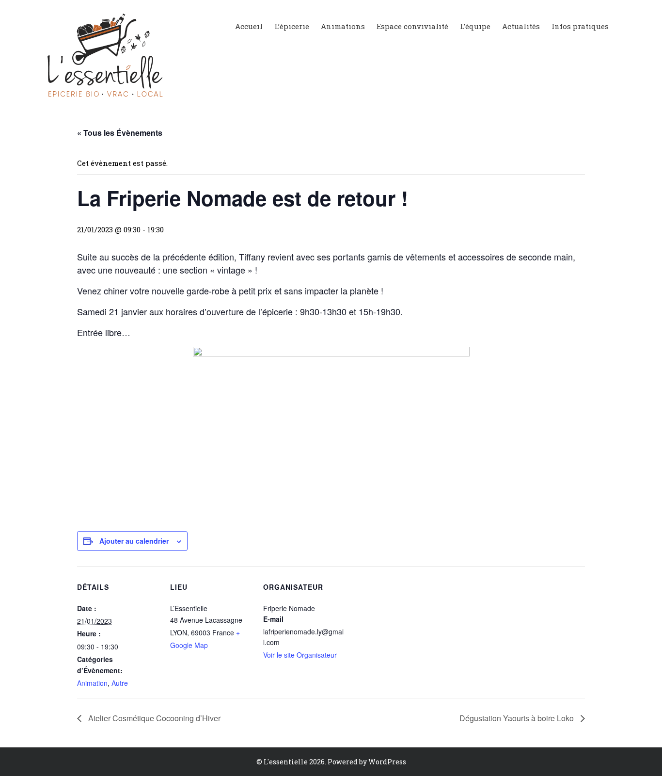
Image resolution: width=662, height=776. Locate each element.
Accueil (249, 26)
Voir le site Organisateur (300, 655)
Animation (92, 683)
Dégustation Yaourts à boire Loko (517, 718)
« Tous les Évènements (119, 132)
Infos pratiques (580, 26)
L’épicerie (291, 26)
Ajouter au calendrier (134, 541)
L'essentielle (286, 761)
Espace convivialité (412, 26)
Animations (343, 26)
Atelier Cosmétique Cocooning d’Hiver (153, 718)
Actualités (521, 26)
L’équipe (475, 26)
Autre (119, 683)
